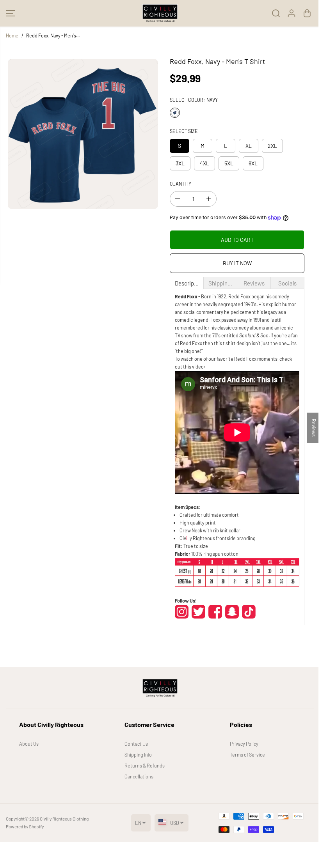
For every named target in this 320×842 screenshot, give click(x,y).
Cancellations (138, 776)
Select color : (194, 100)
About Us (29, 743)
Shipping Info (138, 754)
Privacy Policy (244, 743)
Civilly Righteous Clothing (64, 818)
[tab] (187, 283)
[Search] (276, 13)
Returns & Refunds (144, 765)
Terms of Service (247, 754)
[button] (10, 13)
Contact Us (136, 743)
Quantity (180, 183)
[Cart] (307, 13)
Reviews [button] (313, 427)
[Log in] (291, 13)
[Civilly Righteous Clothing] (160, 13)
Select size (184, 131)
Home (12, 35)
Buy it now (237, 263)
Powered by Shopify (25, 826)
